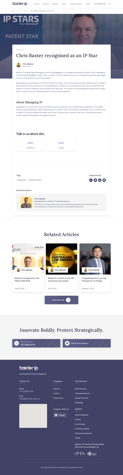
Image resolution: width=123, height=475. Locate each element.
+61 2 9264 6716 (100, 4)
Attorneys (36, 4)
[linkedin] (100, 180)
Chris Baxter (57, 72)
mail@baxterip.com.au (29, 398)
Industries (55, 4)
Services (46, 4)
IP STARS (31, 75)
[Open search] (109, 3)
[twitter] (96, 180)
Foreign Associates (75, 4)
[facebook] (104, 180)
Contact (88, 4)
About (64, 4)
